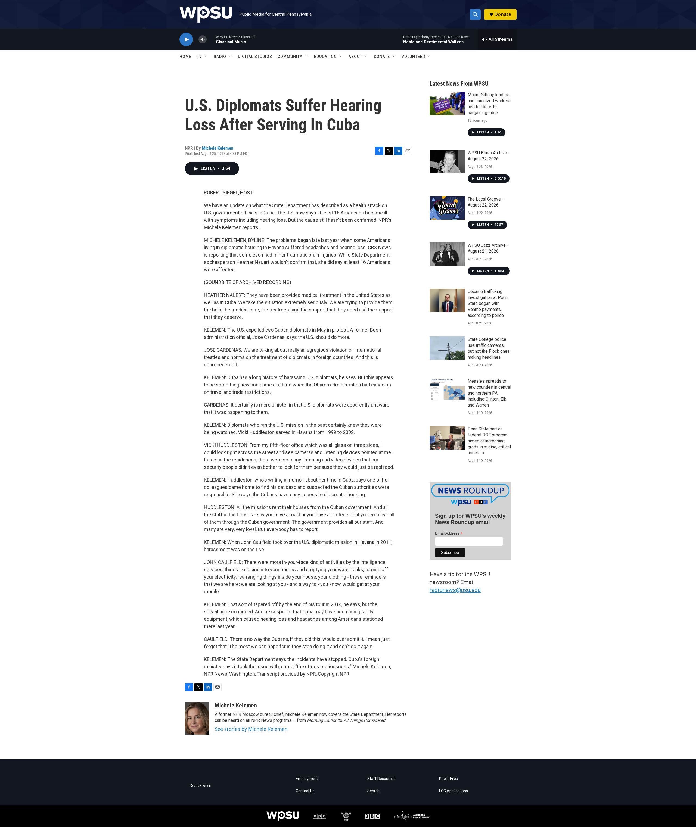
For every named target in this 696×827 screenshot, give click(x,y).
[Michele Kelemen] (197, 718)
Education (325, 56)
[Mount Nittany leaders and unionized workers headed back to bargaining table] (447, 103)
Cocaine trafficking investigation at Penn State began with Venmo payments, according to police (488, 303)
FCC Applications (453, 791)
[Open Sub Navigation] (206, 56)
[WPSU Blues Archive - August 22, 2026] (447, 161)
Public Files (448, 779)
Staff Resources (381, 779)
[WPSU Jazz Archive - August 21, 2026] (447, 254)
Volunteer (413, 56)
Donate (502, 14)
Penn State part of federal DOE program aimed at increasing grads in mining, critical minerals (489, 440)
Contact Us (305, 791)
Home (185, 56)
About (355, 56)
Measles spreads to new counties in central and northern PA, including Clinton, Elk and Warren (489, 393)
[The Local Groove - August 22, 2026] (447, 208)
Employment (307, 779)
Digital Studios (255, 56)
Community (290, 56)
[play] (186, 39)
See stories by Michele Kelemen (251, 729)
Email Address (449, 533)
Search (373, 791)
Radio (220, 56)
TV (199, 56)
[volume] (202, 39)
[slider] (211, 39)
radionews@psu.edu (455, 590)
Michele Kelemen (217, 148)
